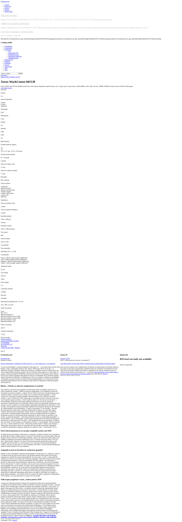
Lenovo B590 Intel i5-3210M (9, 341)
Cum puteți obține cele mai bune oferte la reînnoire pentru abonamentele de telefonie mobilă (87, 363)
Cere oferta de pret (6, 88)
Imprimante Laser (13, 55)
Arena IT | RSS (65, 358)
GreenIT (14, 520)
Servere (7, 65)
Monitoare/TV (9, 60)
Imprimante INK (13, 53)
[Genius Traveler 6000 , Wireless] (4, 346)
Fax (9, 51)
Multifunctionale (13, 58)
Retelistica (8, 63)
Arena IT (105, 374)
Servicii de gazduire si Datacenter (17, 31)
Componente (8, 48)
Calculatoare (8, 46)
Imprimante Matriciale (15, 56)
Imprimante (8, 49)
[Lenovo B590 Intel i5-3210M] (6, 339)
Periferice (7, 61)
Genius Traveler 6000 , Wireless (10, 348)
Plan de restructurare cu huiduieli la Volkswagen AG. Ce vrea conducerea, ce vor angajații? (28, 363)
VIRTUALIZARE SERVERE (15, 23)
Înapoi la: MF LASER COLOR (10, 77)
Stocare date (8, 66)
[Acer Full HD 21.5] (5, 342)
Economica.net (5, 358)
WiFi (6, 70)
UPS (6, 68)
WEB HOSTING (9, 15)
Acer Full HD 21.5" (7, 344)
